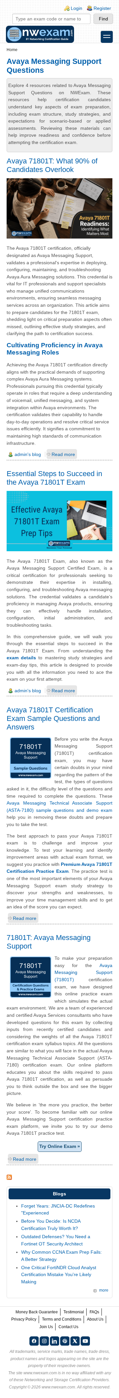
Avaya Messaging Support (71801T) (83, 972)
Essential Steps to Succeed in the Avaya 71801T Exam (54, 478)
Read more (63, 454)
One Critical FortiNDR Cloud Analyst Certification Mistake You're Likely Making (58, 1274)
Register (102, 8)
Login (76, 8)
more (103, 1290)
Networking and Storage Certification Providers (66, 1380)
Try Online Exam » (59, 1146)
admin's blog (28, 454)
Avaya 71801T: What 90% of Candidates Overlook (52, 165)
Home (12, 49)
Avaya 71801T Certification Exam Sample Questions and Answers (53, 718)
